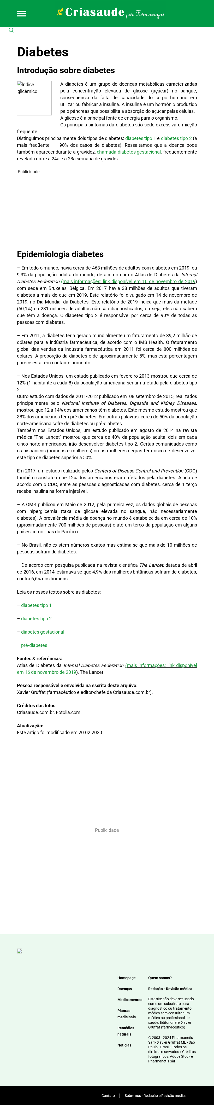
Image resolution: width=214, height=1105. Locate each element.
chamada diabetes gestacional (129, 152)
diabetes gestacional (42, 632)
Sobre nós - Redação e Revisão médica (156, 1096)
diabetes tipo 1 (140, 138)
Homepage (126, 978)
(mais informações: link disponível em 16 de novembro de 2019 (128, 281)
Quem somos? (160, 978)
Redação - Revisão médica (170, 989)
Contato (108, 1096)
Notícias (124, 1045)
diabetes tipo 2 (176, 138)
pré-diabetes (34, 645)
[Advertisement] (107, 211)
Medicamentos (129, 1000)
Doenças (124, 989)
